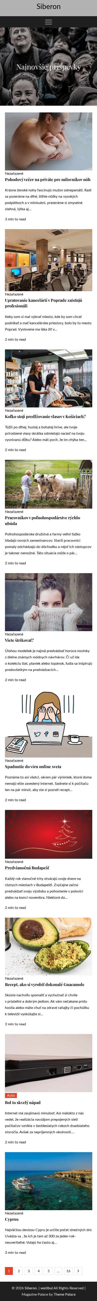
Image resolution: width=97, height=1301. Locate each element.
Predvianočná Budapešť (27, 867)
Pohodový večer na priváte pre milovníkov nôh (47, 179)
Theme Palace (65, 1294)
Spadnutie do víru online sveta (33, 766)
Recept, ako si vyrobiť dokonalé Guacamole (44, 984)
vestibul (46, 1288)
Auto (11, 1095)
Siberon (49, 6)
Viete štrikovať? (19, 640)
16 (68, 1271)
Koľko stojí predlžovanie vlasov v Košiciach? (45, 416)
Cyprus (11, 1219)
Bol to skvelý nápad (23, 1102)
